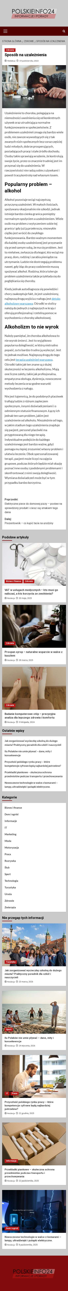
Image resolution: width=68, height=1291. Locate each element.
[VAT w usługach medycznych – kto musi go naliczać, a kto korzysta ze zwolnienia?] (34, 564)
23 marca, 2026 (26, 982)
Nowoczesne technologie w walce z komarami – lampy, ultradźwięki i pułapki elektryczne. (31, 784)
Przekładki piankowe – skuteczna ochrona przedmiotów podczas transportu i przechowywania (34, 774)
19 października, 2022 (29, 60)
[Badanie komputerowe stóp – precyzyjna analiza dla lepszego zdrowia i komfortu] (34, 688)
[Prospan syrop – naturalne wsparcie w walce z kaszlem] (34, 626)
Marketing (10, 834)
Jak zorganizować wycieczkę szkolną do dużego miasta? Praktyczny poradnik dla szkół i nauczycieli (33, 742)
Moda (8, 840)
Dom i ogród (11, 814)
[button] (5, 31)
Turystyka (10, 887)
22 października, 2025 (29, 1181)
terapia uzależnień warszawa (34, 359)
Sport (8, 874)
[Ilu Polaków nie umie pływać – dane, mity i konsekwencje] (34, 1012)
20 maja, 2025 (25, 598)
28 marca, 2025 (26, 660)
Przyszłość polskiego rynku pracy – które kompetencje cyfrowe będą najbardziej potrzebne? (33, 763)
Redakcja (11, 60)
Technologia (11, 880)
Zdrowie (10, 50)
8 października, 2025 (28, 1245)
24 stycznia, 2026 (27, 1046)
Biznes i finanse (13, 581)
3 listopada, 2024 (26, 722)
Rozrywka (10, 860)
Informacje (11, 820)
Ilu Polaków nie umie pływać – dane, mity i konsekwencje (28, 753)
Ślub (7, 867)
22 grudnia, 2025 (26, 1113)
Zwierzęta (10, 907)
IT (6, 827)
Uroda (8, 894)
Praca (8, 854)
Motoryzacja (12, 847)
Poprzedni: (33, 506)
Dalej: (29, 521)
